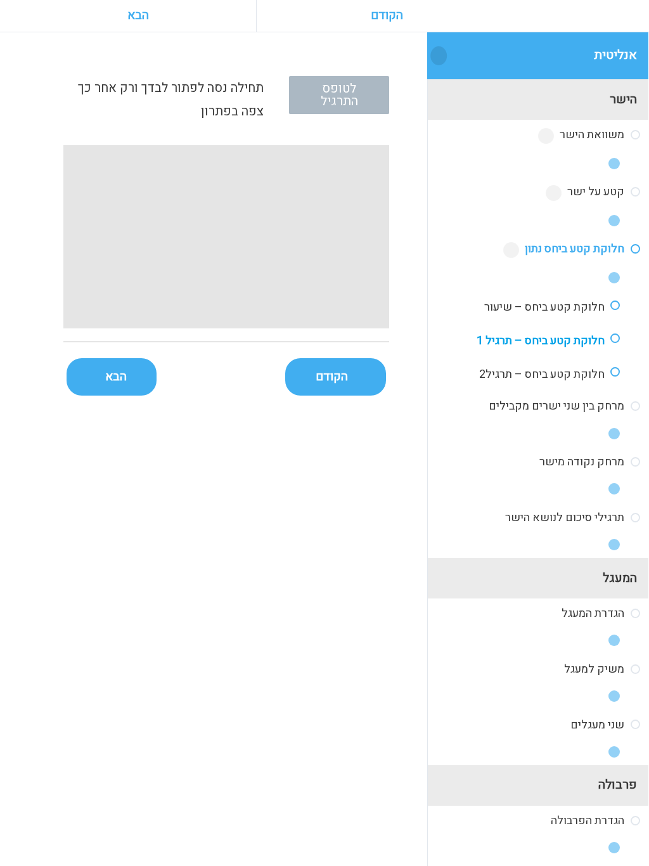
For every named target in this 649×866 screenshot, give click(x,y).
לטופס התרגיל (339, 94)
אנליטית (615, 55)
